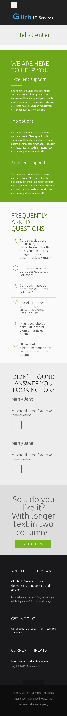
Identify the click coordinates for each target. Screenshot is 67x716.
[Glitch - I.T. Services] (33, 16)
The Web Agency (39, 704)
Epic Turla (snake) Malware (29, 661)
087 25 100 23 (29, 628)
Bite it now (33, 544)
